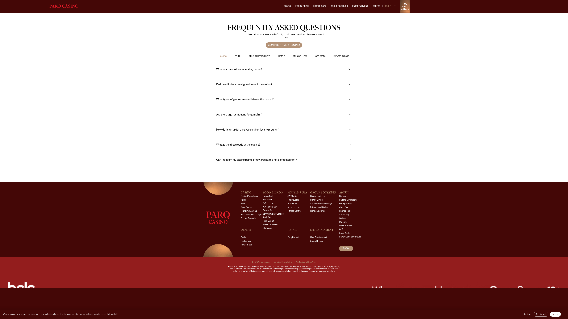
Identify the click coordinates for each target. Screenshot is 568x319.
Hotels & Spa (246, 245)
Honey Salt (268, 196)
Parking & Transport (347, 200)
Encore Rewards (248, 218)
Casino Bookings (317, 196)
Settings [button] (527, 314)
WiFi (341, 229)
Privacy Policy (286, 262)
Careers (343, 222)
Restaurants (246, 241)
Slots (243, 203)
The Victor (267, 199)
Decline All (541, 314)
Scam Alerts (344, 233)
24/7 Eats (267, 217)
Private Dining (316, 200)
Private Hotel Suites (319, 207)
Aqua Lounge (293, 207)
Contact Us (344, 196)
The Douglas (293, 200)
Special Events (316, 241)
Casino (244, 237)
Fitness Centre (294, 211)
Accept (555, 314)
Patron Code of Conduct (348, 237)
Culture (342, 218)
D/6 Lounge (268, 203)
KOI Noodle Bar (270, 207)
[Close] (564, 314)
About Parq (344, 207)
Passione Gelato (270, 224)
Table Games (246, 207)
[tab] (223, 56)
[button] (395, 6)
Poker (243, 200)
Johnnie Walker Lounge (251, 214)
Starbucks (267, 228)
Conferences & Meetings (321, 203)
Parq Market (268, 221)
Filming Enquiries (317, 211)
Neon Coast (312, 262)
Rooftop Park (345, 211)
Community (344, 214)
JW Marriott (293, 196)
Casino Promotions (249, 196)
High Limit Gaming (249, 211)
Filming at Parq (345, 203)
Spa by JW (292, 203)
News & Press (345, 225)
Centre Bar (268, 210)
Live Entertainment (318, 237)
